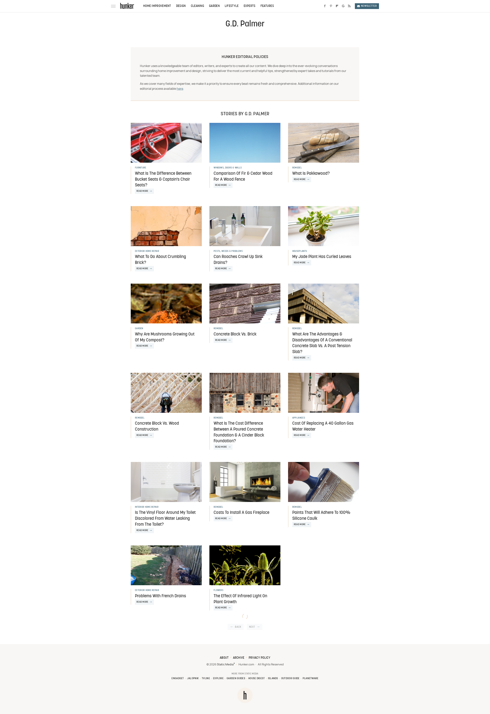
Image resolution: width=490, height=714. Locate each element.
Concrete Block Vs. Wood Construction (157, 426)
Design (181, 6)
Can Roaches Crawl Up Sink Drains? (238, 260)
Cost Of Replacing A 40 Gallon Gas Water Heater (323, 426)
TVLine (206, 678)
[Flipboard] (337, 6)
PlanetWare (310, 678)
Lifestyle (232, 6)
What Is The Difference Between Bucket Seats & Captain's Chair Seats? (163, 179)
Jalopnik (193, 678)
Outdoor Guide (290, 678)
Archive (238, 657)
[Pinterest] (330, 6)
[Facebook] (324, 6)
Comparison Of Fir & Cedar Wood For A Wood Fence (243, 176)
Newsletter (369, 6)
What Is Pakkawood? (311, 173)
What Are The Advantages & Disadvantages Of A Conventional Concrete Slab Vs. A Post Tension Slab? (322, 343)
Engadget (178, 678)
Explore (218, 678)
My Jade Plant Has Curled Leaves (321, 257)
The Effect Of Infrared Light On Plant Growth (240, 599)
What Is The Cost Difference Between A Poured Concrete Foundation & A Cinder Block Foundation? (239, 432)
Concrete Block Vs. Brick (235, 334)
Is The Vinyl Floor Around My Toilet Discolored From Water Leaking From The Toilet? (165, 519)
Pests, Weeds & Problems (228, 251)
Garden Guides (236, 678)
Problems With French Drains (160, 596)
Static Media (225, 664)
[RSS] (349, 6)
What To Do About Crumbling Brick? (160, 260)
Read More (142, 191)
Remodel (297, 168)
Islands (273, 678)
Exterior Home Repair (147, 251)
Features (267, 6)
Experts (250, 6)
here (180, 88)
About (224, 657)
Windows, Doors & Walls (228, 168)
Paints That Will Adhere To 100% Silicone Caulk (321, 516)
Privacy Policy (259, 657)
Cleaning (197, 6)
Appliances (298, 418)
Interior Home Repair (146, 507)
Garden (214, 6)
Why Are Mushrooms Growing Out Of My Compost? (164, 337)
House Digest (256, 678)
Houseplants (299, 251)
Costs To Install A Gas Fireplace (241, 513)
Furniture (140, 168)
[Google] (343, 6)
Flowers (218, 590)
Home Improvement (157, 6)
